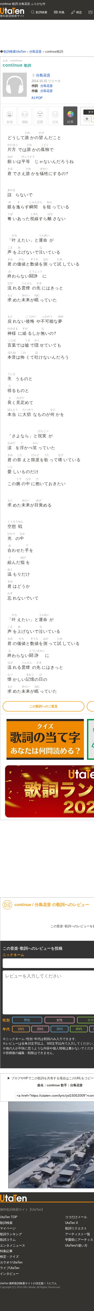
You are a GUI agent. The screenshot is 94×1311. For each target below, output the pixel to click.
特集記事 (6, 1251)
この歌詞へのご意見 (43, 706)
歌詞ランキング (11, 1234)
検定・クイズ (9, 1256)
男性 (27, 1020)
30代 (59, 1029)
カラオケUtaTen (11, 1262)
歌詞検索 (41, 12)
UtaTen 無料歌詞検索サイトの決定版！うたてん (28, 1283)
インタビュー (9, 1274)
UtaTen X (71, 1223)
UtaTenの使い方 (76, 1245)
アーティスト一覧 (77, 1234)
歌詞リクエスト (76, 1228)
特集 (61, 12)
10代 (21, 1029)
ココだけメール (76, 1217)
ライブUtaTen (9, 1268)
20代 (40, 1029)
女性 (59, 1020)
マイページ (8, 1228)
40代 (79, 1029)
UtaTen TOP (8, 1217)
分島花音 (42, 75)
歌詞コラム (8, 1239)
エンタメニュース (12, 1245)
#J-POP (37, 98)
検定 (78, 12)
